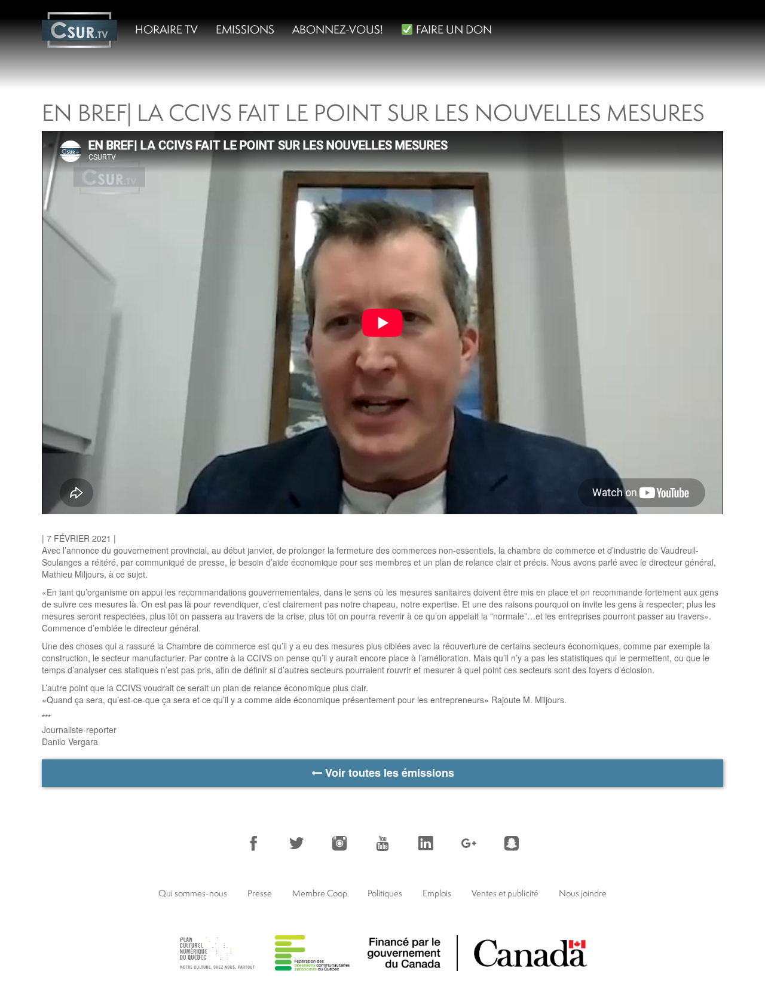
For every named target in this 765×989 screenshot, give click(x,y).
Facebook (253, 843)
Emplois (437, 893)
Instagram (339, 843)
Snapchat (511, 843)
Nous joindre (583, 893)
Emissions (245, 29)
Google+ (468, 843)
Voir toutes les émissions (388, 772)
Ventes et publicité (505, 893)
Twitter (296, 843)
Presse (259, 893)
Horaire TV (166, 29)
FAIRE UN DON (453, 29)
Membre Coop (319, 893)
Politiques (385, 893)
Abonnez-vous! (337, 29)
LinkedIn (425, 843)
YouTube (382, 843)
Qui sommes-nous (192, 893)
